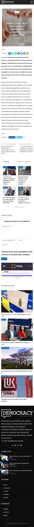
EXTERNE (4, 291)
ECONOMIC (4, 376)
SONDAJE (6, 509)
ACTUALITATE (5, 347)
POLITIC (17, 12)
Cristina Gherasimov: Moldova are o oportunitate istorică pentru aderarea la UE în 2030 (8, 150)
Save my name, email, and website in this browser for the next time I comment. (17, 253)
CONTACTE (6, 512)
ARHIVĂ (5, 515)
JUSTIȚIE (6, 491)
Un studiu (4, 57)
